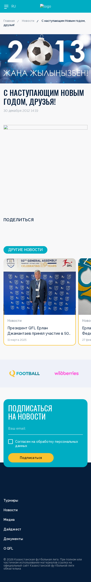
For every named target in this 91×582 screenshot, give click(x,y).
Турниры (11, 500)
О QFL (8, 548)
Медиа (9, 520)
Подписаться (31, 458)
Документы (13, 539)
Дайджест (12, 529)
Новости (28, 21)
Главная (9, 21)
